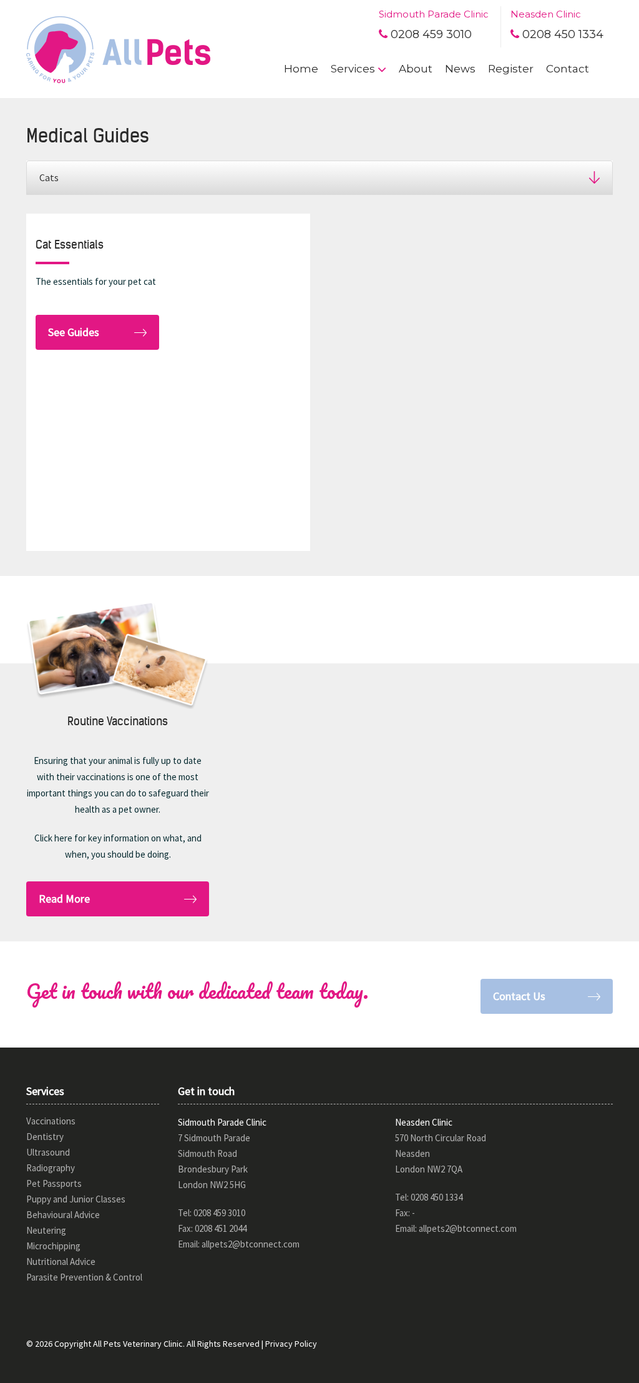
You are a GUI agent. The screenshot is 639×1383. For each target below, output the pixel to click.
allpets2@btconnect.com (251, 1244)
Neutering (46, 1230)
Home (301, 68)
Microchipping (53, 1246)
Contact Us (519, 996)
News (460, 68)
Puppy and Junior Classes (75, 1199)
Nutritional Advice (60, 1261)
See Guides (73, 332)
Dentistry (45, 1137)
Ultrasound (48, 1152)
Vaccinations (51, 1121)
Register (511, 68)
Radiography (50, 1168)
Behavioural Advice (63, 1215)
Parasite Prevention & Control (84, 1277)
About (415, 68)
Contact (567, 68)
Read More (64, 898)
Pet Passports (54, 1183)
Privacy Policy (291, 1343)
